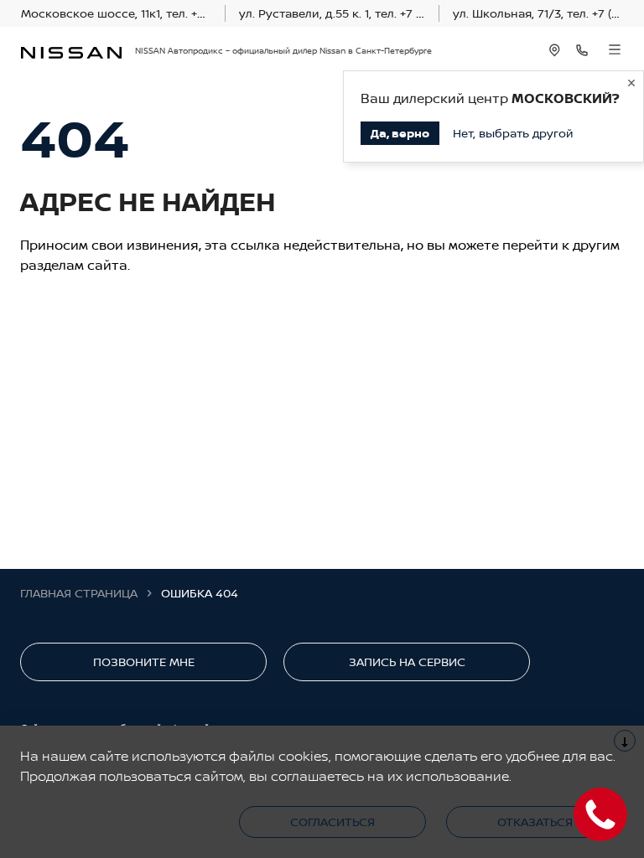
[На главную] (71, 51)
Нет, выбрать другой (513, 133)
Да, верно (400, 133)
